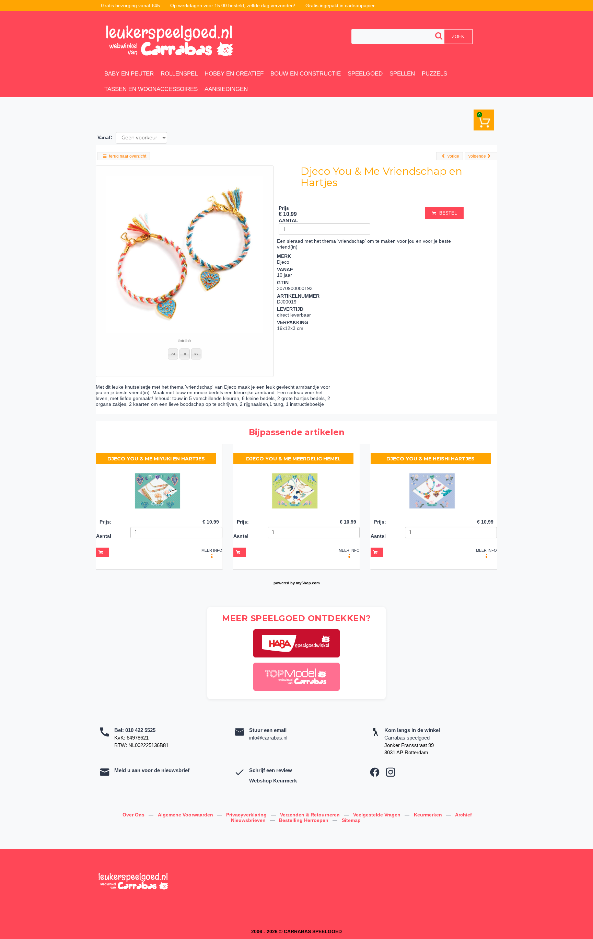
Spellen (402, 73)
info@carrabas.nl (268, 738)
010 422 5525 (140, 730)
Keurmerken (428, 814)
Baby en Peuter (129, 73)
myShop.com (308, 583)
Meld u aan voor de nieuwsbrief (151, 770)
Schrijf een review (270, 770)
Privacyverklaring (247, 814)
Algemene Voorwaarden (186, 814)
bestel (448, 213)
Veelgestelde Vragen (377, 814)
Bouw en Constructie (305, 73)
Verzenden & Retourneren (310, 814)
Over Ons (134, 814)
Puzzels (434, 73)
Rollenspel (179, 73)
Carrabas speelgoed (407, 738)
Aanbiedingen (226, 89)
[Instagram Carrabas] (390, 772)
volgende (477, 156)
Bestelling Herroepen (304, 820)
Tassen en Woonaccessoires (151, 89)
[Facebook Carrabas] (374, 772)
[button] (173, 353)
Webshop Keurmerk (273, 780)
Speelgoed (365, 73)
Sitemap (351, 820)
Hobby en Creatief (234, 73)
